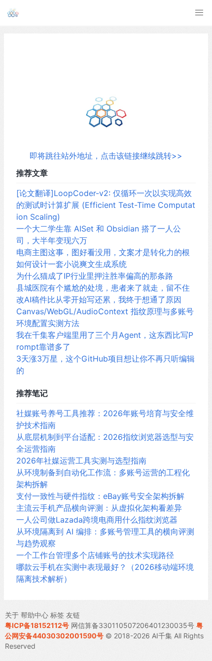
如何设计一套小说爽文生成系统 (71, 264)
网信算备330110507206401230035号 (132, 625)
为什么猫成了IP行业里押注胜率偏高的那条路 (94, 276)
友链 (73, 615)
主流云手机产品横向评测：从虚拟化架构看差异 (99, 508)
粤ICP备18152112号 (37, 625)
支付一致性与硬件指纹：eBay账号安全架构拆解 (100, 496)
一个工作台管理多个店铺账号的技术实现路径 (95, 555)
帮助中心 (34, 615)
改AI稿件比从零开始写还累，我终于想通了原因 (98, 299)
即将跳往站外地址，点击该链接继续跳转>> (106, 156)
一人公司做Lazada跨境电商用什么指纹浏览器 (96, 520)
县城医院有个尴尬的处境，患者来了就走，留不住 (103, 288)
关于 (12, 615)
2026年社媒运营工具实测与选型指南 (81, 460)
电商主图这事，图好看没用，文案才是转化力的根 (103, 252)
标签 (57, 615)
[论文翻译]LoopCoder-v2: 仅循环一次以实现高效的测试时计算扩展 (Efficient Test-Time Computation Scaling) (105, 205)
